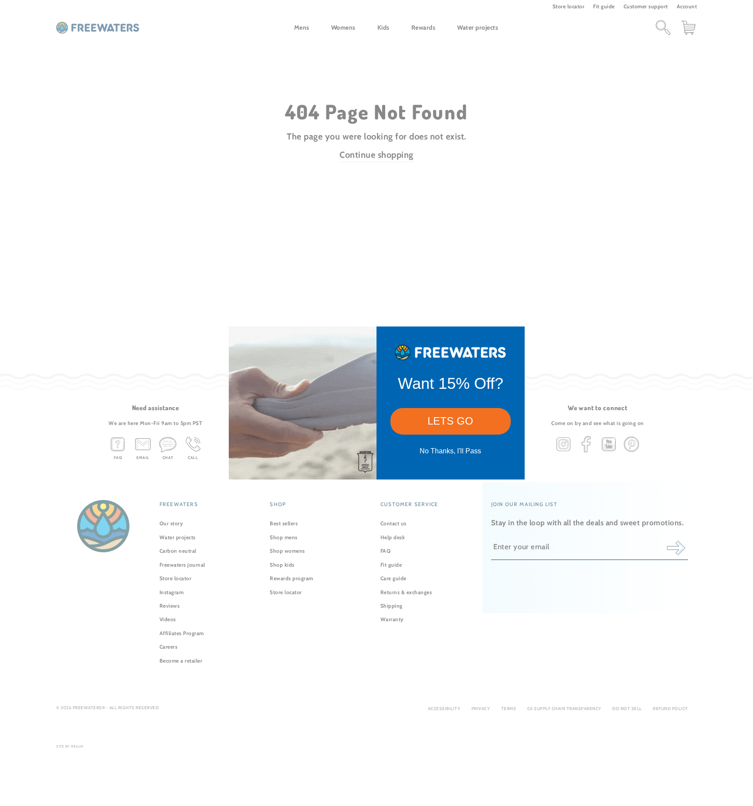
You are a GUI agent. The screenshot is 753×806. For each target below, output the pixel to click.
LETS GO (450, 421)
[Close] (514, 336)
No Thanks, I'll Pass (450, 451)
